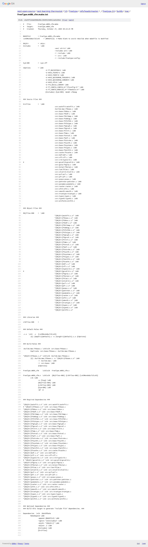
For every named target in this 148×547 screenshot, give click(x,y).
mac (127, 11)
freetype (73, 11)
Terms (26, 543)
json (144, 543)
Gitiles (14, 543)
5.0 (65, 11)
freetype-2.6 (109, 11)
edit (71, 20)
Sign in (143, 4)
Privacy (20, 543)
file (65, 20)
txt (138, 543)
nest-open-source (26, 11)
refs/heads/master (89, 11)
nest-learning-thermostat (49, 11)
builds (120, 11)
